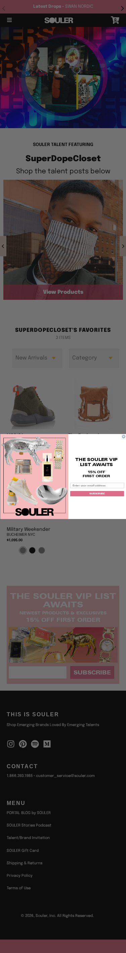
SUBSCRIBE (96, 493)
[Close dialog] (123, 436)
